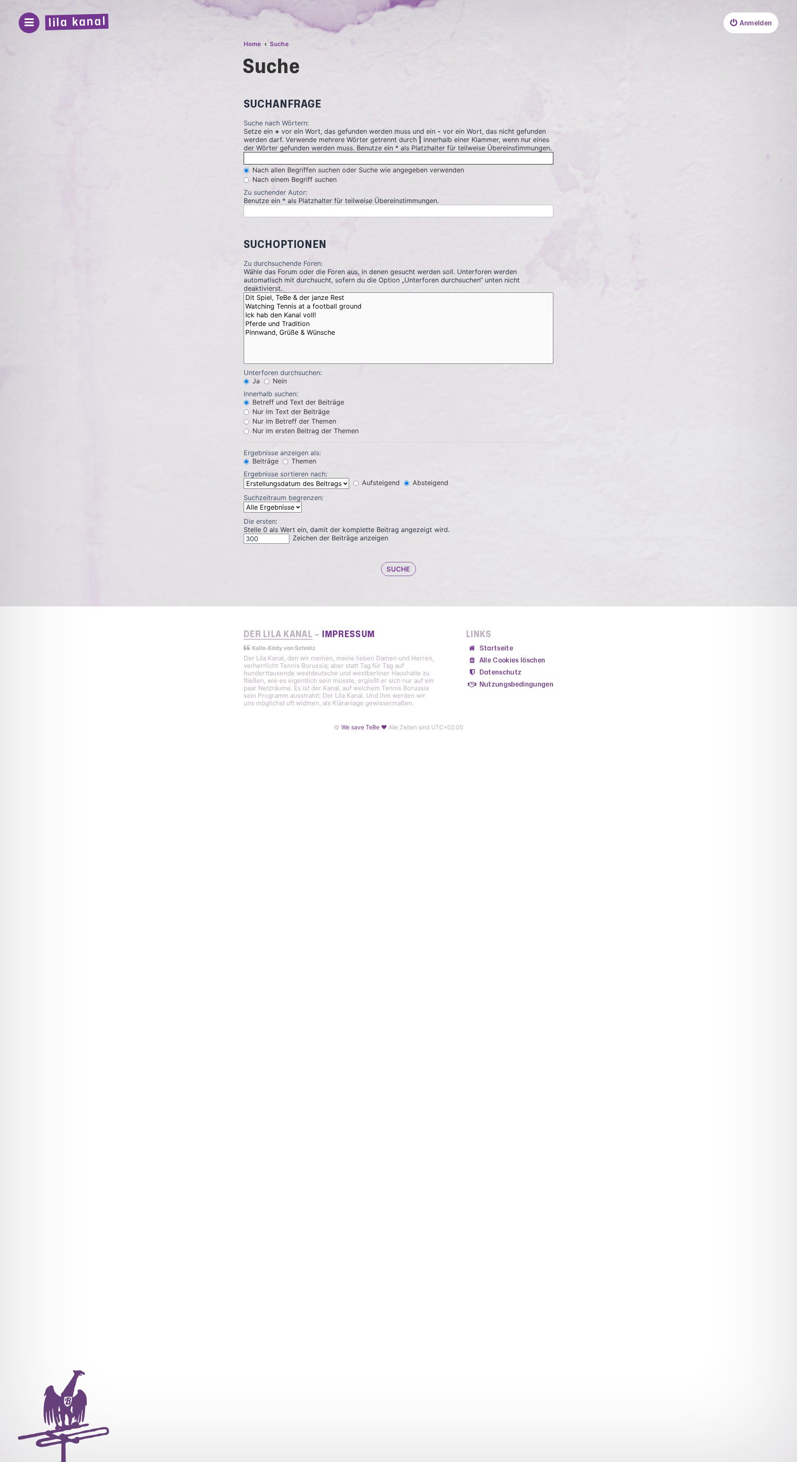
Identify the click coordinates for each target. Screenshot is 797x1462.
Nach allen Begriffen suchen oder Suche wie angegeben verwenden (357, 170)
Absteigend (429, 482)
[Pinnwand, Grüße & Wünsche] (398, 332)
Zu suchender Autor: (275, 192)
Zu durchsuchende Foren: (283, 263)
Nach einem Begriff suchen (293, 179)
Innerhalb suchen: (271, 394)
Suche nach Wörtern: (276, 123)
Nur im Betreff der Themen (293, 421)
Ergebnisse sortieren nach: (285, 474)
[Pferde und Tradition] (398, 323)
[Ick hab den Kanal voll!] (398, 315)
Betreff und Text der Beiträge (297, 402)
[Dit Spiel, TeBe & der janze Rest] (398, 297)
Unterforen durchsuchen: (283, 372)
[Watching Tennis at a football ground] (398, 306)
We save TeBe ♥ (364, 727)
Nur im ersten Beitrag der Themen (304, 431)
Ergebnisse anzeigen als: (282, 453)
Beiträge (264, 461)
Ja (255, 381)
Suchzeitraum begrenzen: (283, 497)
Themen (302, 461)
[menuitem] (751, 22)
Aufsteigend (380, 482)
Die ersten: (260, 521)
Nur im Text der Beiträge (290, 411)
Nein (279, 381)
